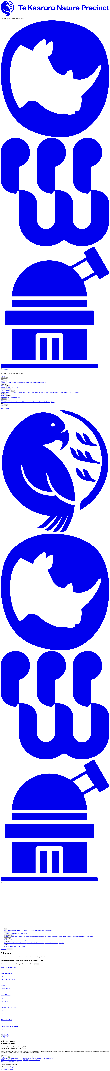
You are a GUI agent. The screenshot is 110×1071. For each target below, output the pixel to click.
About (2, 403)
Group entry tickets (6, 387)
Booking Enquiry (50, 402)
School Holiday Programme (15, 402)
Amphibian (26, 964)
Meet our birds (28, 1058)
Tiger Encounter (14, 392)
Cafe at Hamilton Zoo (40, 382)
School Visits (4, 402)
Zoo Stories (11, 406)
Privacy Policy (4, 1061)
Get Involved (4, 406)
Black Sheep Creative (12, 1067)
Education (3, 398)
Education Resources (27, 402)
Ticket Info (3, 384)
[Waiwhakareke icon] (55, 246)
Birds (7, 397)
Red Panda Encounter (33, 392)
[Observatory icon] (55, 367)
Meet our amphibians (37, 1058)
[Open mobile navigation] (1, 882)
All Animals (6, 964)
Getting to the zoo (17, 1060)
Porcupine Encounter (74, 392)
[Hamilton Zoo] (55, 926)
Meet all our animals (48, 1058)
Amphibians (16, 397)
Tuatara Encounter (64, 392)
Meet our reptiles (19, 1058)
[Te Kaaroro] (55, 15)
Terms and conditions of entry (16, 1061)
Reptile (20, 964)
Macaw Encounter (54, 392)
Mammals (3, 397)
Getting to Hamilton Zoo (18, 382)
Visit (2, 379)
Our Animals (4, 393)
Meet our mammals (10, 1058)
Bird (33, 964)
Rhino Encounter (22, 392)
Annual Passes (14, 387)
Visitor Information (30, 382)
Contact (16, 406)
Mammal (13, 964)
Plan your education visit (39, 402)
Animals (3, 1058)
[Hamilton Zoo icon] (55, 137)
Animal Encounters (5, 389)
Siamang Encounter (44, 392)
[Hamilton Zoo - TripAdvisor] (4, 1036)
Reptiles (11, 397)
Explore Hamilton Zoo (6, 382)
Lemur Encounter (5, 392)
